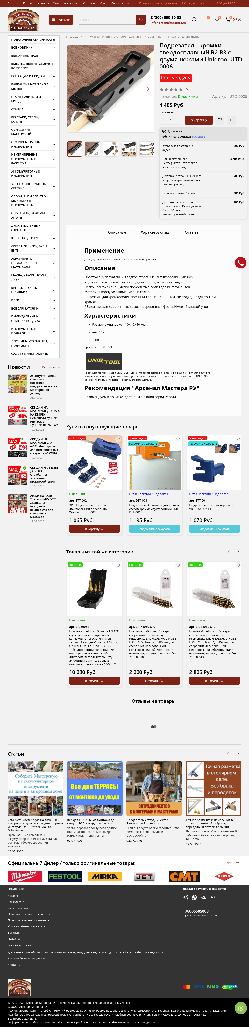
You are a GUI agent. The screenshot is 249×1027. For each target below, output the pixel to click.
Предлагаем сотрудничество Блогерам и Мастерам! (147, 821)
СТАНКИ (17, 109)
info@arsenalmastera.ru (168, 23)
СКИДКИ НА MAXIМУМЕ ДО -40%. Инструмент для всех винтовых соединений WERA (44, 446)
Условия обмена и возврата (26, 926)
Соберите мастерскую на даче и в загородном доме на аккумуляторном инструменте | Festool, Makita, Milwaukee (35, 825)
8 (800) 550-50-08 (166, 17)
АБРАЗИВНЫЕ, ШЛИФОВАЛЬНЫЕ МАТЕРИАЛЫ (24, 263)
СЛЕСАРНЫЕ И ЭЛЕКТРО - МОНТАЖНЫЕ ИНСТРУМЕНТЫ (123, 37)
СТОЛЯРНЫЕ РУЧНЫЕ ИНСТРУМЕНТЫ (26, 144)
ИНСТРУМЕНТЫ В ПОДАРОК (23, 331)
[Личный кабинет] (194, 19)
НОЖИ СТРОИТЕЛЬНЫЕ (184, 37)
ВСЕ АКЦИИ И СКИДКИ (28, 76)
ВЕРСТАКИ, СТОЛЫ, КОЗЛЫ (25, 119)
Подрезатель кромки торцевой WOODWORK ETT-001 (211, 507)
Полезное (14, 938)
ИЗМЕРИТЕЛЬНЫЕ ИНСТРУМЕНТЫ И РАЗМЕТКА (24, 159)
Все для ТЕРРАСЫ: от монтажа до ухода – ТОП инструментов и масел (92, 821)
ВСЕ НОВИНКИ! (22, 47)
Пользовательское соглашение (28, 920)
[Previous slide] (72, 88)
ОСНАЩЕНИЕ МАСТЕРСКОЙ (21, 132)
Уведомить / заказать (154, 529)
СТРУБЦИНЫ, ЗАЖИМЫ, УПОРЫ (28, 215)
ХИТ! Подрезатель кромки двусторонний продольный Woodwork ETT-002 (89, 508)
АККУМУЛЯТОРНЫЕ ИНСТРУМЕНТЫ (25, 173)
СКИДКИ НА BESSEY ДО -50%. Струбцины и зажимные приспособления (44, 474)
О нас (104, 3)
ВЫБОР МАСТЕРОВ (24, 56)
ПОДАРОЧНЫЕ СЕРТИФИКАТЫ (33, 39)
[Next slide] (147, 88)
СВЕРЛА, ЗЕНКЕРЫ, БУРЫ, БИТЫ (29, 248)
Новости (43, 3)
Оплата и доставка (66, 3)
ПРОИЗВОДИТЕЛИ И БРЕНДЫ (26, 99)
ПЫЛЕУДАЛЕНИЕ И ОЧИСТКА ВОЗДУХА (25, 318)
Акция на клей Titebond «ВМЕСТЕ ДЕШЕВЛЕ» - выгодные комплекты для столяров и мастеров (43, 506)
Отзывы (117, 3)
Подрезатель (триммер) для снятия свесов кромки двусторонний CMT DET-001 (154, 508)
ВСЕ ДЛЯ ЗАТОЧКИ (25, 308)
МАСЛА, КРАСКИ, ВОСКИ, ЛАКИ (29, 277)
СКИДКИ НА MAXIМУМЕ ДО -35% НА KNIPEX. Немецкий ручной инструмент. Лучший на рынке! (45, 416)
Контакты (89, 3)
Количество (167, 112)
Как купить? (16, 902)
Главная (13, 3)
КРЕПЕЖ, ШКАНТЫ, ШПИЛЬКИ (24, 290)
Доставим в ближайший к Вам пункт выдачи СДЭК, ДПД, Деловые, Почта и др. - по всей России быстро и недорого (85, 952)
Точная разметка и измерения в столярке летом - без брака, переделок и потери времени (209, 823)
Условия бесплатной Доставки (28, 958)
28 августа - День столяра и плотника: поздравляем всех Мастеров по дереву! (43, 384)
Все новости (51, 367)
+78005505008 (196, 911)
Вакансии (14, 932)
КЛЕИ (15, 300)
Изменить (199, 136)
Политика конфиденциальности (29, 914)
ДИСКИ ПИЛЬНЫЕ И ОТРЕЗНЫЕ (26, 228)
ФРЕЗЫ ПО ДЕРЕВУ (24, 238)
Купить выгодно (18, 908)
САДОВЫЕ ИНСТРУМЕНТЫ (30, 354)
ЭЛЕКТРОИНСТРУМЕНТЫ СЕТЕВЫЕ (29, 186)
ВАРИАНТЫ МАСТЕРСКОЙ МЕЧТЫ (29, 86)
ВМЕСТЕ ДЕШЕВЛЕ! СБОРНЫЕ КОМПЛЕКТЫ (32, 66)
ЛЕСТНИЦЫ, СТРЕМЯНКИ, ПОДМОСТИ (29, 343)
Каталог (28, 3)
